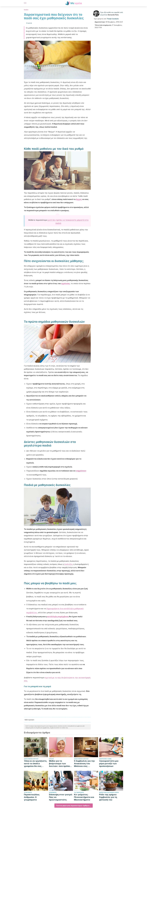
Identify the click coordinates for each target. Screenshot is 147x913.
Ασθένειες (52, 792)
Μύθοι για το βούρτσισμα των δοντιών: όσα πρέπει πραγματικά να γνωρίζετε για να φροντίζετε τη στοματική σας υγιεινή (60, 763)
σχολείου (65, 283)
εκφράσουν (81, 471)
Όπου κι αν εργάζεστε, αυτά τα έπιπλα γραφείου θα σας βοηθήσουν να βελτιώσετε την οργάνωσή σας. (35, 763)
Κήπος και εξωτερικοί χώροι (109, 792)
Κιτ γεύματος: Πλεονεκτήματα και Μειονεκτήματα (84, 797)
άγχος (79, 199)
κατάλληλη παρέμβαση (57, 616)
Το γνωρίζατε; (79, 792)
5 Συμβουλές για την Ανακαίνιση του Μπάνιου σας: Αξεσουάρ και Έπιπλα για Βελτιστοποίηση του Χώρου (85, 763)
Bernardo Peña (113, 15)
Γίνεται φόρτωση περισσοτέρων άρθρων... (73, 806)
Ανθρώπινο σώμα (105, 759)
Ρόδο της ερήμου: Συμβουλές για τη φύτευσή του (108, 797)
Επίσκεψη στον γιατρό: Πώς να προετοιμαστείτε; (61, 797)
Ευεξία (26, 9)
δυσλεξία (68, 564)
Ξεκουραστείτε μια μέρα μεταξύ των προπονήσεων (108, 763)
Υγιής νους (28, 792)
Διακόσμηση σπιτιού (31, 759)
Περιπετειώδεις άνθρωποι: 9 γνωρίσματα (32, 797)
